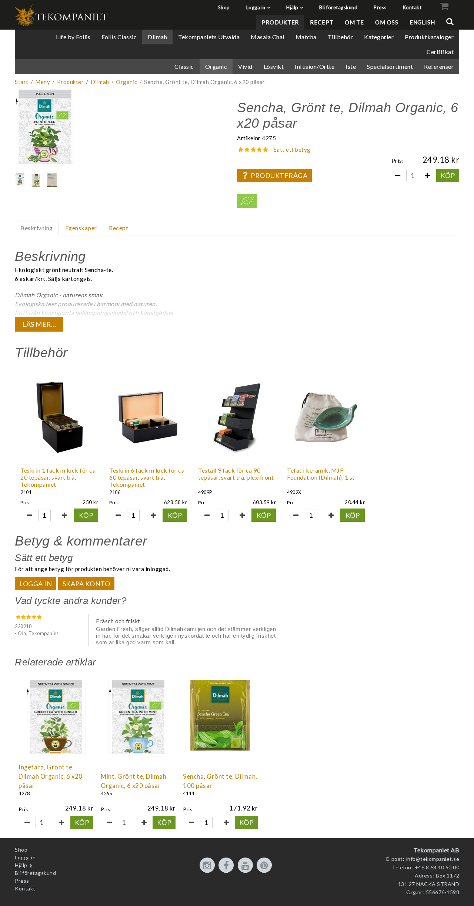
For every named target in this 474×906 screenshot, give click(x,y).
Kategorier (379, 36)
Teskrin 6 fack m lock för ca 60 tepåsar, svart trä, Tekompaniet (146, 477)
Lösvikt (274, 66)
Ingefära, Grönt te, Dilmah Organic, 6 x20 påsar (51, 776)
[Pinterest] (265, 866)
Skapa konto (86, 584)
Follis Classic (119, 36)
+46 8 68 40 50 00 (437, 867)
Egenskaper (81, 227)
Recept (321, 22)
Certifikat (440, 51)
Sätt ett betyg (292, 149)
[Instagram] (208, 866)
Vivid (245, 66)
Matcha (306, 36)
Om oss (386, 22)
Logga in (256, 7)
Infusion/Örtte (314, 66)
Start (22, 81)
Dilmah (157, 36)
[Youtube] (247, 866)
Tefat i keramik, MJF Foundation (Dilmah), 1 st (321, 474)
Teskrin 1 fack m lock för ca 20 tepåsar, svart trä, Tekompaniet (58, 477)
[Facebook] (227, 866)
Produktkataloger (429, 36)
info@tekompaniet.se (433, 859)
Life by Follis (73, 36)
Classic (184, 66)
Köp (448, 175)
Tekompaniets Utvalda (209, 36)
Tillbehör (340, 36)
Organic (216, 66)
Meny (42, 81)
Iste (351, 66)
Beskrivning (36, 227)
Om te (354, 22)
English (422, 22)
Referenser (439, 66)
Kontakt (412, 7)
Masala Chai (267, 36)
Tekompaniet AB (436, 849)
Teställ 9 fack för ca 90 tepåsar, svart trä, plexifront (236, 474)
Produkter (280, 22)
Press (380, 7)
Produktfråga (279, 175)
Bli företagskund (338, 7)
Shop (224, 7)
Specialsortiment (390, 66)
